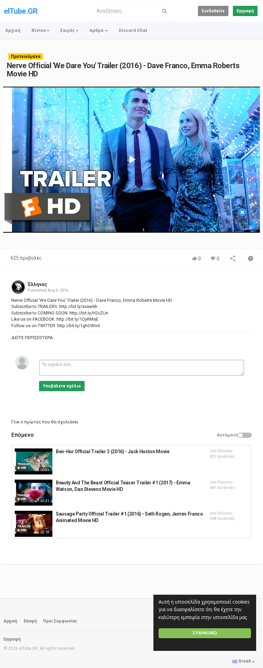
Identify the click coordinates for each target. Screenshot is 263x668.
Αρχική (13, 30)
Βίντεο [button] (39, 30)
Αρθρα (96, 30)
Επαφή (30, 621)
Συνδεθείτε (213, 11)
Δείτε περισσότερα (32, 337)
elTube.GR (20, 11)
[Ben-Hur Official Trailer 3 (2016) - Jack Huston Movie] (33, 461)
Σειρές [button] (67, 30)
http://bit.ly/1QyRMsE (76, 319)
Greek (244, 661)
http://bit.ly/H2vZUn (88, 313)
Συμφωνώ (204, 633)
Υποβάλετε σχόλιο (62, 386)
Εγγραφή (245, 11)
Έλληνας (37, 284)
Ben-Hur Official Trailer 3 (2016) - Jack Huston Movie (112, 451)
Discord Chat (133, 30)
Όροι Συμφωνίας (60, 621)
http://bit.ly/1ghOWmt (78, 325)
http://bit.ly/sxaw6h (77, 306)
